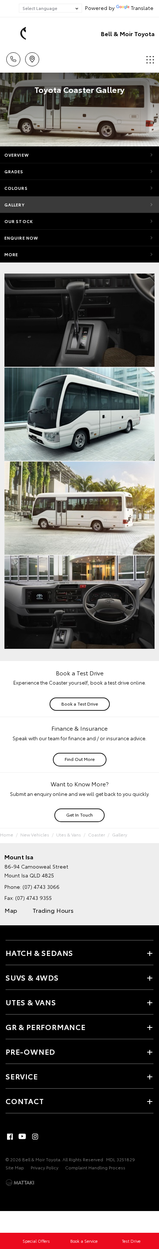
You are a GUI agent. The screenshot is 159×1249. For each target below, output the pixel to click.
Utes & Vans (68, 834)
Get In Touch (79, 814)
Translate (142, 7)
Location (32, 57)
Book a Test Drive (79, 703)
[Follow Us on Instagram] (35, 1137)
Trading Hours (53, 910)
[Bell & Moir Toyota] (16, 33)
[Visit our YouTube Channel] (22, 1137)
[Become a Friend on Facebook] (10, 1137)
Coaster (96, 834)
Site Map (15, 1167)
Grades (14, 171)
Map (10, 910)
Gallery (14, 205)
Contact (25, 1101)
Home (6, 834)
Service (22, 1076)
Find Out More (80, 759)
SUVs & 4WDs (32, 977)
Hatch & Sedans (39, 952)
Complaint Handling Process (95, 1167)
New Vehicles (34, 834)
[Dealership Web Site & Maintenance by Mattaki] (20, 1183)
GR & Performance (46, 1027)
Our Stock (18, 221)
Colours (16, 188)
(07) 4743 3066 (41, 886)
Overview (16, 155)
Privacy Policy (44, 1167)
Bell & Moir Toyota (128, 33)
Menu (149, 57)
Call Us (13, 57)
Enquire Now (21, 238)
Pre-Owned (30, 1051)
